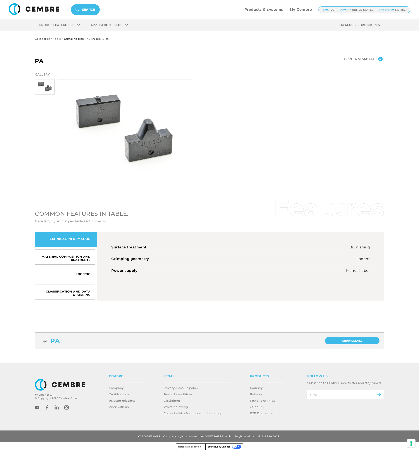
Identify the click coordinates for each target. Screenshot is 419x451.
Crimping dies (74, 38)
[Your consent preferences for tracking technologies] (411, 443)
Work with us (119, 407)
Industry (256, 388)
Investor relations (122, 400)
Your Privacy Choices (219, 446)
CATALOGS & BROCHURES (359, 25)
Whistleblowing (176, 407)
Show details (352, 340)
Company (116, 388)
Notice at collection (189, 446)
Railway (256, 394)
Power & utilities (262, 400)
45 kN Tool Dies (98, 38)
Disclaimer (172, 400)
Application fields (106, 25)
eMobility (257, 407)
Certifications (119, 394)
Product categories (56, 25)
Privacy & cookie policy (181, 388)
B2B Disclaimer (262, 413)
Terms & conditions (178, 394)
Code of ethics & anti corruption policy (193, 413)
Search (88, 10)
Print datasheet (359, 59)
